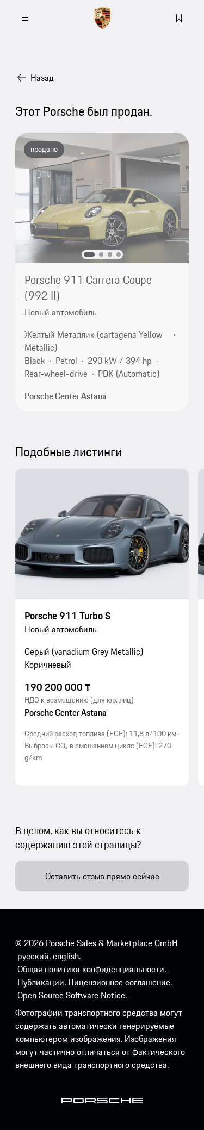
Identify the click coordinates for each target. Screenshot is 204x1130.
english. (67, 956)
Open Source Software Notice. (72, 995)
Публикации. (41, 982)
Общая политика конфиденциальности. (91, 969)
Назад (42, 77)
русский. (34, 956)
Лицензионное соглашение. (120, 982)
